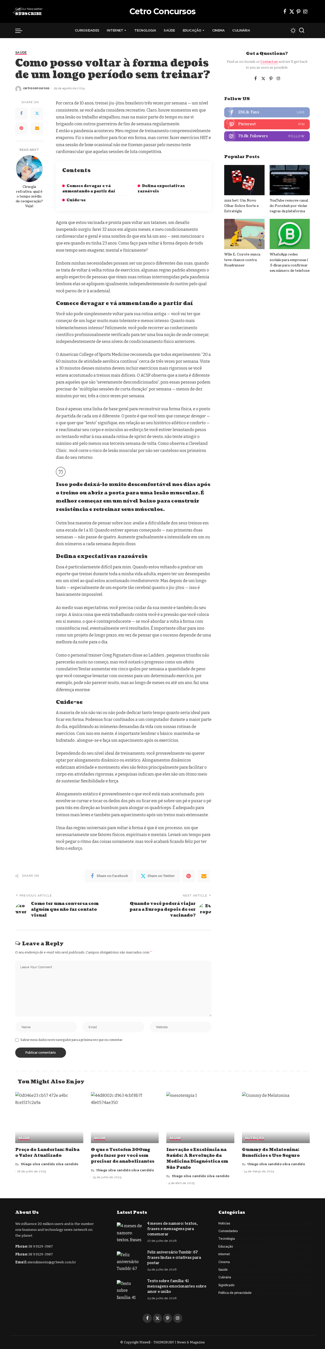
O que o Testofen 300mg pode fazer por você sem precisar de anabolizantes (122, 1155)
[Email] (37, 128)
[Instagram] (305, 11)
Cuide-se (76, 200)
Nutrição (254, 1138)
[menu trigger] (21, 30)
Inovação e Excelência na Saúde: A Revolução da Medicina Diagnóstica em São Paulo (197, 1158)
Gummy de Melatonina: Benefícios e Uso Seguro (271, 1152)
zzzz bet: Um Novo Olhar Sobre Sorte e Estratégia (241, 206)
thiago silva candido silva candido (49, 1164)
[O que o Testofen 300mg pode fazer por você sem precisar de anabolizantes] (125, 1117)
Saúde (21, 52)
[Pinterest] (298, 11)
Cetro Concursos (162, 11)
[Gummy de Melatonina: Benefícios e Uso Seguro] (276, 1117)
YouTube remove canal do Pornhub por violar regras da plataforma (289, 206)
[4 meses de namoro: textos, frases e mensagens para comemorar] (129, 1231)
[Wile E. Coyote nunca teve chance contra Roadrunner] (244, 234)
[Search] (302, 30)
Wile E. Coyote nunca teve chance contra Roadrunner (242, 260)
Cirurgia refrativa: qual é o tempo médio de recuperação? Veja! (29, 196)
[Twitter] (291, 11)
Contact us (269, 61)
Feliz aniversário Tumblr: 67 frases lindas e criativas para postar (174, 1257)
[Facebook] (284, 11)
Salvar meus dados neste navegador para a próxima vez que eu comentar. (71, 1040)
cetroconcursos (36, 88)
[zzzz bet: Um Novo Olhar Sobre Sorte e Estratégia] (244, 180)
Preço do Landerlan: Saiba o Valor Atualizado (47, 1152)
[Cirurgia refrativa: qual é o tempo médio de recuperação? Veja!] (29, 168)
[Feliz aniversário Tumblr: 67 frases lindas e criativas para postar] (129, 1260)
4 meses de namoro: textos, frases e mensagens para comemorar (172, 1229)
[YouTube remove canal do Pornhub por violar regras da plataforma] (290, 180)
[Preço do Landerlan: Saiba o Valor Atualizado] (49, 1117)
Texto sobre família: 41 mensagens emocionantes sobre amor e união (176, 1286)
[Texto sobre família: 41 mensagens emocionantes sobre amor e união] (129, 1289)
